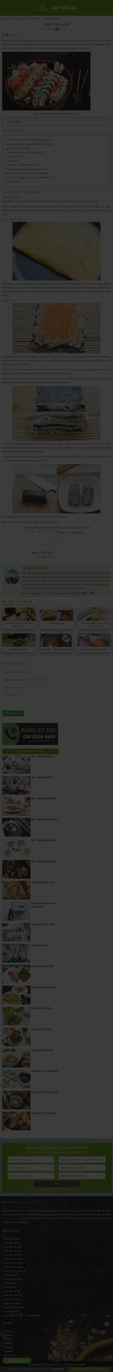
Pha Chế (73, 692)
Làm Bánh (57, 692)
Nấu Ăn (40, 692)
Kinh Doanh (42, 704)
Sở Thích (74, 704)
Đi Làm (58, 704)
